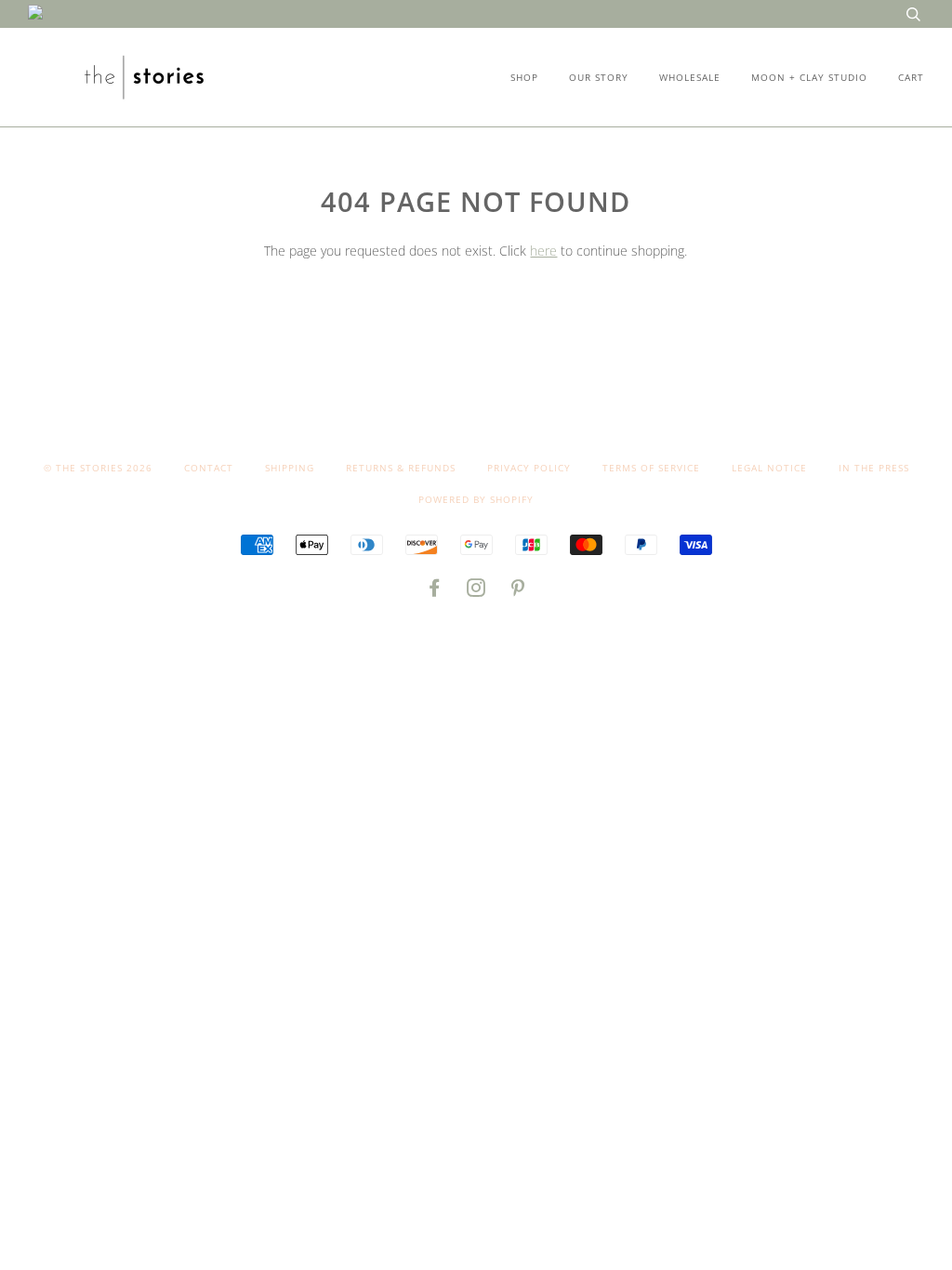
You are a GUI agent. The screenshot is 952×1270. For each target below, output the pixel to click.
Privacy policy (529, 467)
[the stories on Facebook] (434, 591)
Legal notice (769, 467)
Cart (911, 77)
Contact (208, 467)
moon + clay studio (809, 77)
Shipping (289, 467)
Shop (524, 77)
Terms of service (651, 467)
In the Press (874, 467)
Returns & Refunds (401, 467)
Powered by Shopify (476, 499)
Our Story (598, 77)
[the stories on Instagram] (476, 591)
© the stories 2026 (98, 467)
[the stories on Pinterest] (518, 591)
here (543, 250)
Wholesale (690, 77)
